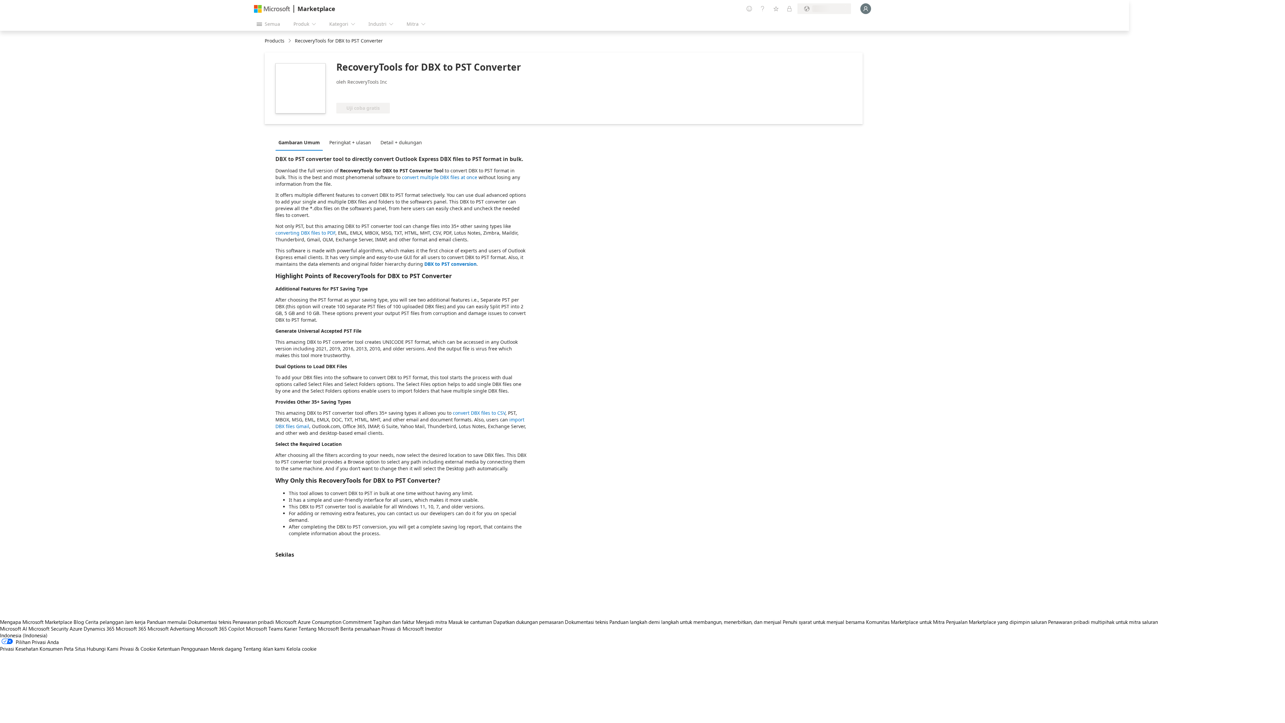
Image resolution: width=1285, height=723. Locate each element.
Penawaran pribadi (253, 622)
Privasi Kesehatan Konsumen (31, 648)
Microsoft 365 (131, 628)
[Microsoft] (272, 9)
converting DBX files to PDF (305, 233)
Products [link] (274, 40)
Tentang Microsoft (318, 628)
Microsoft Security (48, 628)
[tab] (300, 142)
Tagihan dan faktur (394, 622)
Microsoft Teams (264, 628)
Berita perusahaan (360, 628)
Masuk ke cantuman (470, 622)
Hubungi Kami (102, 648)
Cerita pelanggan (104, 622)
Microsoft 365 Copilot (220, 628)
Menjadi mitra (431, 622)
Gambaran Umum (299, 142)
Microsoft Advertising (171, 628)
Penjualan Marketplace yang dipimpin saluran (996, 622)
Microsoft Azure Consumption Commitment (324, 622)
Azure (76, 628)
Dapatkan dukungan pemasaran (528, 622)
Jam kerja (135, 622)
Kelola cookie (301, 648)
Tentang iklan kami (264, 648)
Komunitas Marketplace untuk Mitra (905, 622)
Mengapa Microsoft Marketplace (36, 622)
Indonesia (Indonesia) (24, 635)
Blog (79, 622)
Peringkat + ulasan (350, 142)
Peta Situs (74, 648)
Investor (433, 628)
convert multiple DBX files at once (439, 177)
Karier (290, 628)
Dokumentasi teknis (209, 622)
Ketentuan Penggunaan (182, 648)
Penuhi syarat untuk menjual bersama (824, 622)
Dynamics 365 (99, 628)
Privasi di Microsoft (402, 628)
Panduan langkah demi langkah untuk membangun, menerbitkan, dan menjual (695, 622)
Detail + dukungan (401, 142)
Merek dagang (226, 648)
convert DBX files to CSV (479, 413)
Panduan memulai (167, 622)
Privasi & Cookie (138, 648)
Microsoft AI (13, 628)
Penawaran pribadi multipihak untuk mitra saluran (1103, 622)
